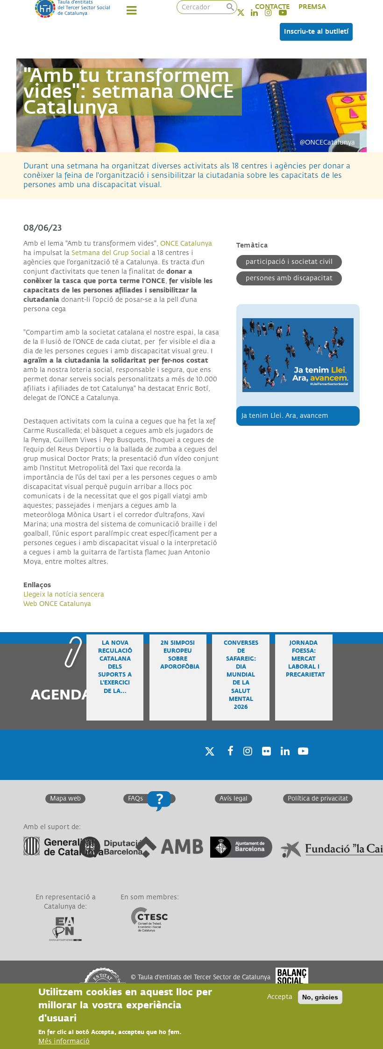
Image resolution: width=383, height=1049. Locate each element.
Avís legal (234, 798)
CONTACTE (272, 7)
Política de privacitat (318, 798)
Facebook (227, 762)
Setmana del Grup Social (110, 252)
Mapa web (65, 798)
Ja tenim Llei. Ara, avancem (284, 415)
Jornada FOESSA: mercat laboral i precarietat (305, 659)
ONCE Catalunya (186, 243)
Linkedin (283, 762)
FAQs (135, 798)
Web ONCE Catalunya (57, 603)
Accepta (279, 996)
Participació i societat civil (289, 261)
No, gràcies (320, 997)
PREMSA (312, 7)
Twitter (247, 12)
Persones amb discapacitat (289, 278)
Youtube (302, 762)
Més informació (64, 1041)
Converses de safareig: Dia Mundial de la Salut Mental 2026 (241, 675)
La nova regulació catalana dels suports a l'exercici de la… (115, 667)
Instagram (246, 762)
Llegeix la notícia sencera (63, 594)
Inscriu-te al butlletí (316, 32)
